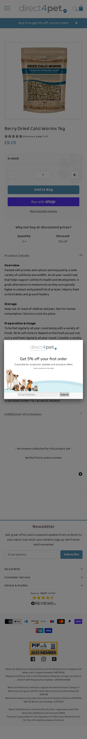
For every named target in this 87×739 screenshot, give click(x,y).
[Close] (83, 340)
